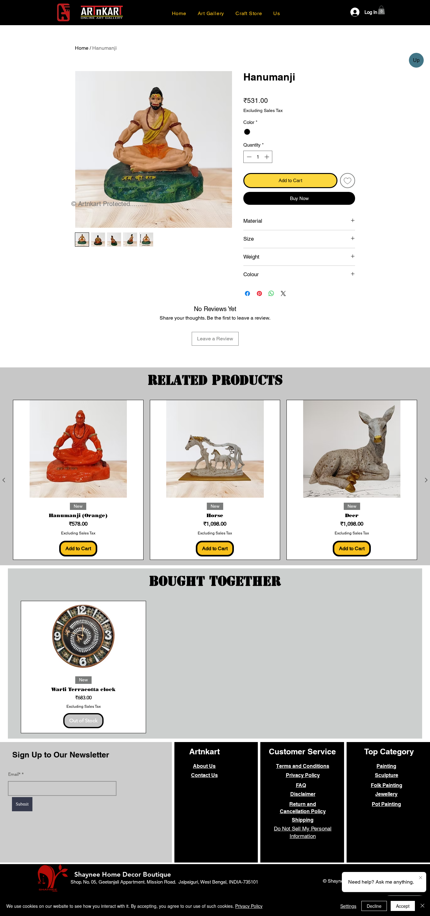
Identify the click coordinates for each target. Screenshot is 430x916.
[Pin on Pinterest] (259, 293)
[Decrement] (248, 157)
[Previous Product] (4, 480)
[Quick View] (78, 448)
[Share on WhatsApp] (271, 293)
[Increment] (267, 157)
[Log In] (351, 12)
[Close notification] (420, 878)
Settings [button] (348, 906)
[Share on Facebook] (247, 293)
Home (81, 48)
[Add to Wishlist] (347, 180)
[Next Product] (426, 480)
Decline (374, 906)
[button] (277, 13)
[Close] (422, 906)
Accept (403, 906)
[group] (215, 479)
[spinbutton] (258, 157)
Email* (14, 774)
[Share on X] (283, 293)
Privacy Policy (249, 906)
